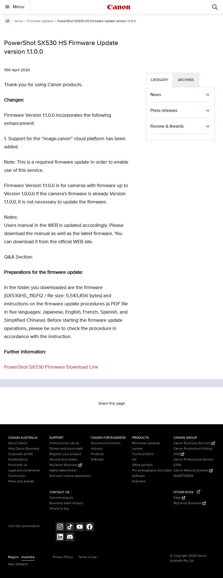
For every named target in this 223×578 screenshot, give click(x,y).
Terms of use (87, 557)
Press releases (163, 110)
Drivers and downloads (66, 449)
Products (97, 454)
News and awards (21, 481)
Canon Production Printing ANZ (193, 451)
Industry (97, 449)
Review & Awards (167, 126)
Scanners (139, 481)
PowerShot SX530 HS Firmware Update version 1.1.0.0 (96, 21)
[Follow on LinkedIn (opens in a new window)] (60, 537)
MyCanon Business (64, 465)
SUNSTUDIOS (183, 476)
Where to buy (59, 509)
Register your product (65, 454)
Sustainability (18, 459)
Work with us (17, 465)
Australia (27, 557)
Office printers (142, 465)
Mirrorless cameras (146, 443)
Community (16, 476)
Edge (178, 498)
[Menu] (215, 7)
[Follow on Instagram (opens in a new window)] (60, 527)
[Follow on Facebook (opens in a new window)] (89, 527)
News (19, 21)
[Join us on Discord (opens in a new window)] (70, 537)
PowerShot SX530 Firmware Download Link (51, 367)
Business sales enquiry (66, 503)
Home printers (142, 454)
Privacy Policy (63, 557)
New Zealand (17, 564)
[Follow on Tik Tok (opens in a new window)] (70, 527)
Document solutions (105, 443)
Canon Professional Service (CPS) (193, 462)
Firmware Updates (40, 21)
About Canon (17, 443)
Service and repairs (63, 459)
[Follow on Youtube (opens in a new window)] (79, 527)
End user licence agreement (70, 476)
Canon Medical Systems (191, 470)
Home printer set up (64, 443)
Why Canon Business (23, 449)
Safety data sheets (62, 470)
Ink (134, 459)
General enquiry (61, 498)
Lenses (137, 449)
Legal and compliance (24, 470)
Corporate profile (20, 454)
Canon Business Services (193, 443)
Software (97, 459)
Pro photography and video (152, 470)
